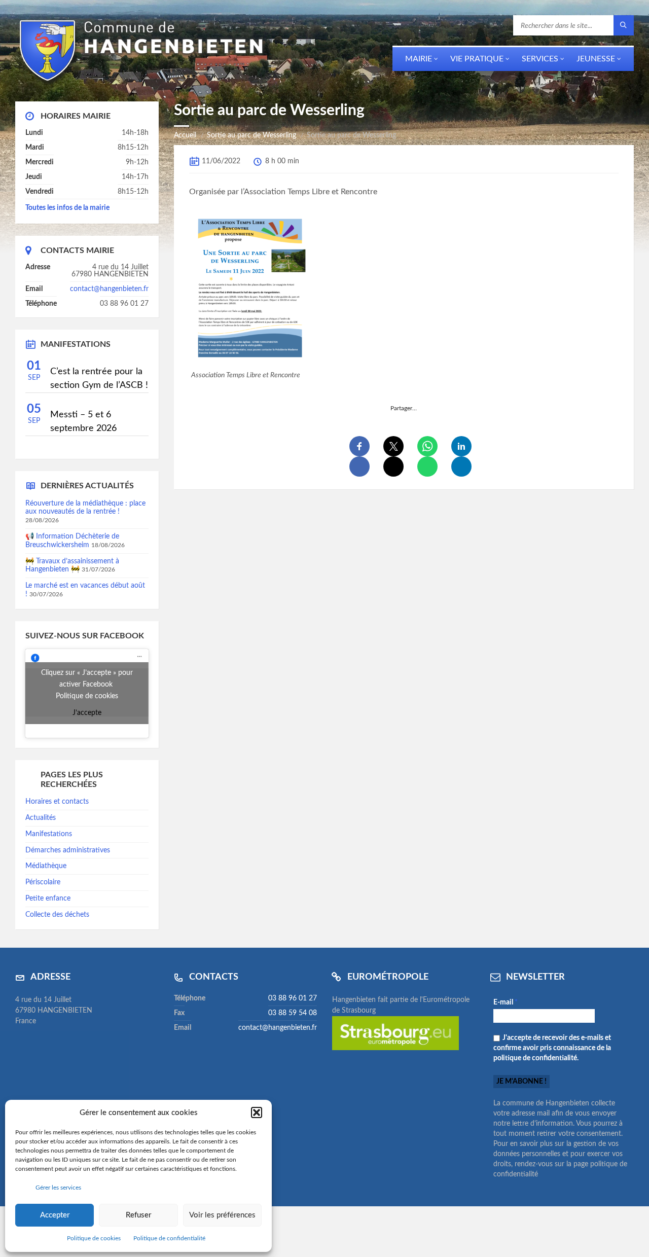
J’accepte (87, 712)
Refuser (138, 1215)
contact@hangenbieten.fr (109, 289)
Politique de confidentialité (169, 1238)
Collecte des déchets (57, 914)
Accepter (54, 1215)
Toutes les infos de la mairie (67, 207)
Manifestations (48, 834)
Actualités (40, 817)
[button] (256, 1112)
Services (540, 59)
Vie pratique (476, 59)
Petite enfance (47, 898)
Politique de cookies (94, 1238)
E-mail (505, 1002)
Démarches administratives (67, 850)
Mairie (418, 59)
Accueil (185, 135)
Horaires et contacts (57, 801)
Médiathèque (45, 866)
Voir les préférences (222, 1215)
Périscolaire (42, 882)
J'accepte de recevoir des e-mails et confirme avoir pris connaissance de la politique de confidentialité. (552, 1048)
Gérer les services (58, 1187)
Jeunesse (595, 59)
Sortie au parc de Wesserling (251, 135)
